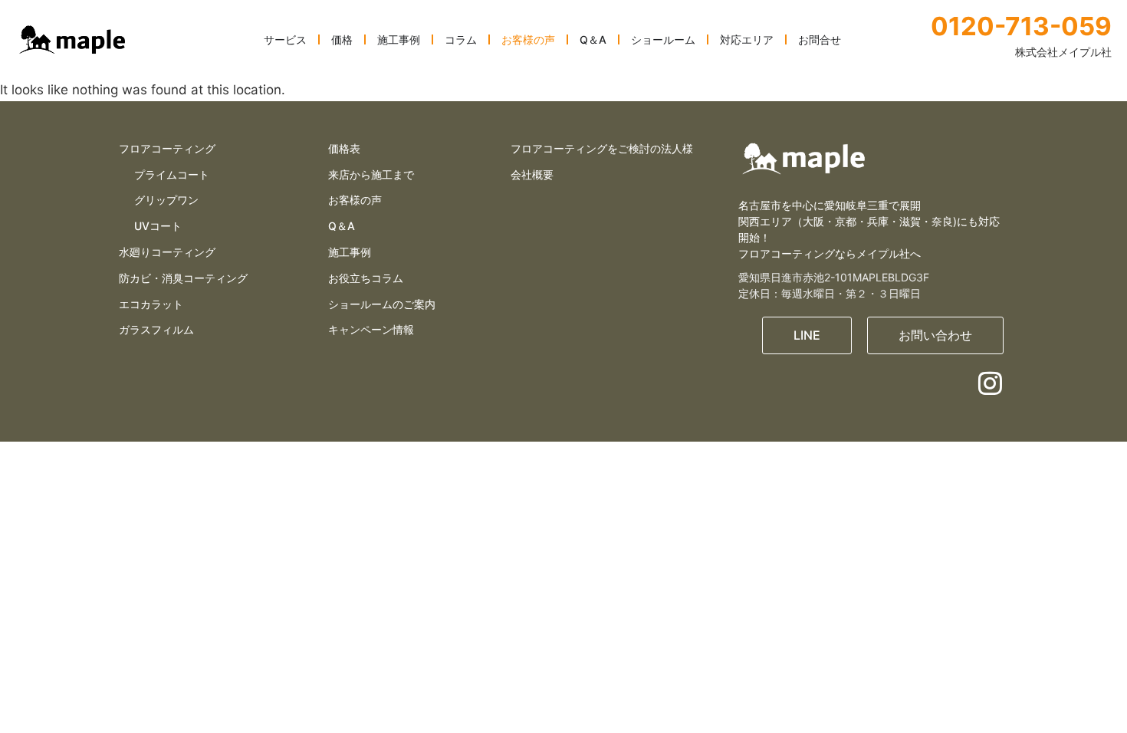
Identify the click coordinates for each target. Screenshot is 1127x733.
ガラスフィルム (156, 329)
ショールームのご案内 (381, 304)
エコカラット (151, 304)
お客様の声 (355, 199)
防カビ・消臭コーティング (183, 277)
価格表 (344, 148)
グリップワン (166, 199)
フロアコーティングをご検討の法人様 (602, 148)
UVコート (158, 225)
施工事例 (349, 251)
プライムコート (171, 174)
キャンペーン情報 (371, 329)
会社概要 (532, 174)
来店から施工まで (371, 174)
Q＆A (341, 225)
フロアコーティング (167, 148)
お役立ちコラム (365, 277)
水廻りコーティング (167, 251)
